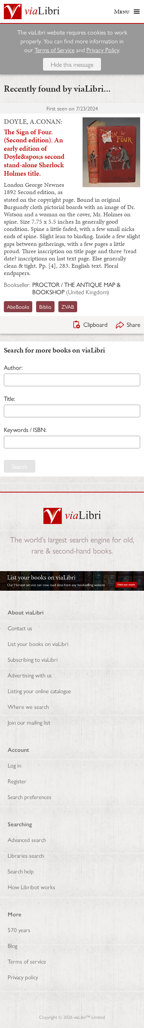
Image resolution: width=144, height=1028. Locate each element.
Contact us (20, 628)
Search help (21, 871)
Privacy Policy (102, 49)
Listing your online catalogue (39, 691)
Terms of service (27, 961)
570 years (19, 930)
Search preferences (29, 796)
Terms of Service (54, 49)
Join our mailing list (29, 722)
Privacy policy (23, 977)
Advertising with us (30, 675)
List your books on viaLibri (38, 643)
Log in (14, 765)
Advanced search (27, 839)
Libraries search (26, 855)
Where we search (28, 706)
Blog (12, 945)
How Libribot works (31, 887)
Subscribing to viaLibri (33, 659)
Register (17, 781)
